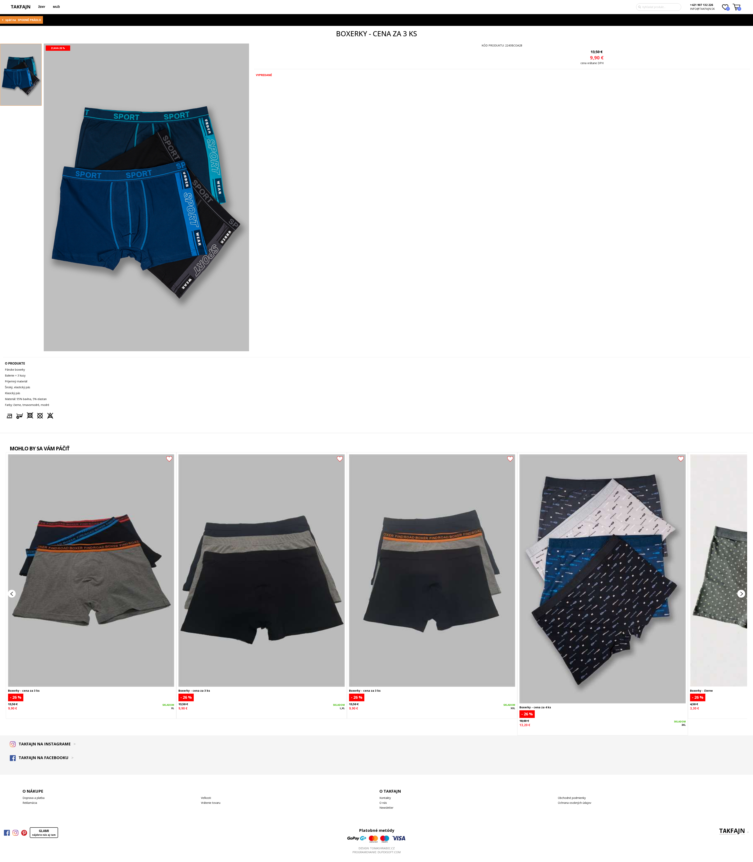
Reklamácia (30, 803)
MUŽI (56, 7)
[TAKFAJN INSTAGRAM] (15, 833)
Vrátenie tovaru (210, 803)
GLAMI (44, 833)
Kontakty (385, 798)
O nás (383, 803)
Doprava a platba (34, 798)
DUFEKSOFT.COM (389, 852)
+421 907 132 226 (701, 5)
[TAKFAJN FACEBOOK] (7, 833)
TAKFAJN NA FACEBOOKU (46, 757)
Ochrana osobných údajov (574, 803)
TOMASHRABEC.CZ (382, 848)
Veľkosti (206, 798)
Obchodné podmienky (572, 798)
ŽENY (41, 7)
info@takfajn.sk (702, 9)
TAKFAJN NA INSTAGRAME (47, 744)
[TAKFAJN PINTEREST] (24, 833)
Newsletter (386, 807)
